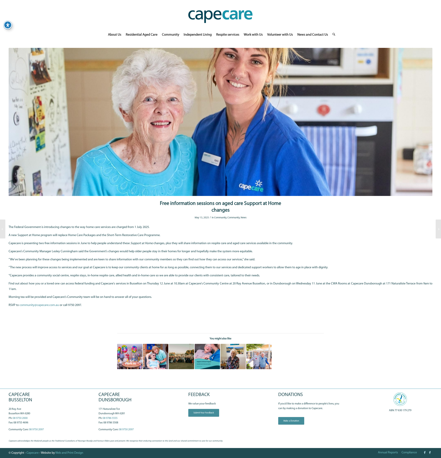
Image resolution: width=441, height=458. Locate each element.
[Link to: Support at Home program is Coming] (207, 356)
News (244, 217)
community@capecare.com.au (39, 305)
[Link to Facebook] (424, 452)
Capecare (33, 453)
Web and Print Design (69, 453)
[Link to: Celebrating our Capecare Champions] (181, 356)
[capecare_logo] (220, 15)
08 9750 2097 (36, 429)
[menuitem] (115, 34)
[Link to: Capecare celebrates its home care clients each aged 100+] (129, 356)
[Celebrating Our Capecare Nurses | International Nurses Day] (2, 229)
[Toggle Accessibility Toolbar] (8, 25)
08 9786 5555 (110, 418)
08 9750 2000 (20, 418)
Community (220, 217)
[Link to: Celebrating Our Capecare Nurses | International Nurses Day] (155, 356)
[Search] (332, 34)
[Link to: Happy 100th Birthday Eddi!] (233, 356)
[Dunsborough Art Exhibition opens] (438, 229)
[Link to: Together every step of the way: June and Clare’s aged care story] (259, 356)
